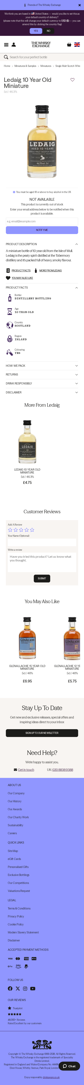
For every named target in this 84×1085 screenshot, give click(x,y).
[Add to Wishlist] (72, 80)
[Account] (13, 44)
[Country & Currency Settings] (77, 44)
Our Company (16, 793)
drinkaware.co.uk (51, 1077)
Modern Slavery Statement (23, 932)
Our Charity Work (18, 817)
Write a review (15, 549)
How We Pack (15, 366)
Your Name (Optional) (18, 535)
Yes (36, 30)
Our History (14, 801)
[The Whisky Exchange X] (17, 988)
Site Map (13, 851)
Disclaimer (13, 392)
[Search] (7, 57)
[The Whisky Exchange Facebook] (10, 988)
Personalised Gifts (18, 867)
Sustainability (15, 825)
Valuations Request (19, 891)
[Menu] (6, 44)
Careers (12, 833)
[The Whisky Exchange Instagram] (25, 988)
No (48, 30)
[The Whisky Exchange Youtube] (32, 988)
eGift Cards (14, 859)
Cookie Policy (16, 924)
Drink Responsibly (19, 383)
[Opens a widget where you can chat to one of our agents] (69, 1066)
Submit (42, 578)
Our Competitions (18, 883)
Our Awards (15, 809)
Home (7, 65)
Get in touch (26, 770)
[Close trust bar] (79, 5)
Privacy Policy (16, 916)
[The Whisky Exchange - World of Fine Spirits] (41, 44)
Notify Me (42, 230)
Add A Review (15, 524)
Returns (12, 374)
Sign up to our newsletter (42, 733)
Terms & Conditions (19, 908)
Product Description (21, 244)
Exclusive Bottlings (18, 875)
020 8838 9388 (62, 770)
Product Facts (17, 287)
